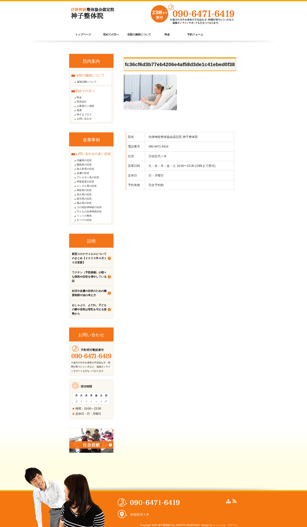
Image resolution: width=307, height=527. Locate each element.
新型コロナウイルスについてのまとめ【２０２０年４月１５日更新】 (89, 258)
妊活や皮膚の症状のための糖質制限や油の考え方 (89, 293)
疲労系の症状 (84, 198)
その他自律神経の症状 (89, 207)
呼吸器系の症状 (85, 181)
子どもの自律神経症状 (89, 211)
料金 (167, 34)
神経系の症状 (84, 190)
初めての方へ (111, 34)
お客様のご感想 (85, 105)
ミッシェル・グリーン (225, 525)
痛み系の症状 (84, 202)
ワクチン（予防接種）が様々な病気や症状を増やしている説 (89, 276)
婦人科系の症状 (85, 168)
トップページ (83, 34)
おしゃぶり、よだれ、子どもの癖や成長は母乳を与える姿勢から (89, 309)
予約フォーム (195, 34)
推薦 (79, 110)
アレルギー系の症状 (88, 177)
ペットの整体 (84, 215)
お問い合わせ (84, 118)
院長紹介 (82, 101)
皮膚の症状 (83, 173)
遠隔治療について (87, 81)
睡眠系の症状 (84, 164)
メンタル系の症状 (87, 185)
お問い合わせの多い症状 (93, 154)
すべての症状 (84, 220)
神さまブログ (84, 114)
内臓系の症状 (84, 160)
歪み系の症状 (84, 194)
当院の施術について (139, 34)
